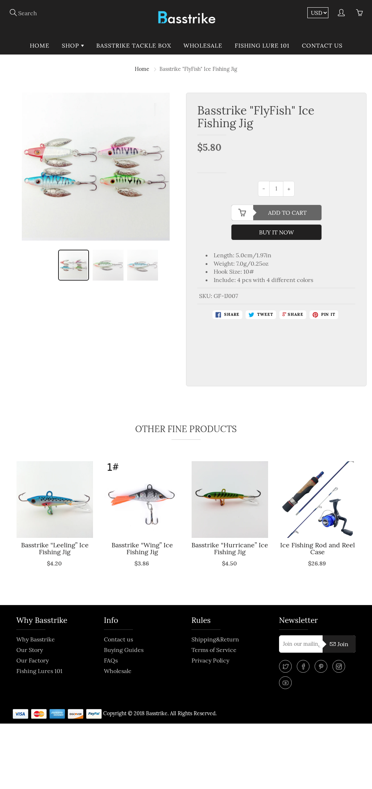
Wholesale (202, 45)
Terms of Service (213, 649)
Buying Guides (123, 649)
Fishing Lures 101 (39, 671)
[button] (10, 528)
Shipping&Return (215, 639)
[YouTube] (285, 682)
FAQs (111, 660)
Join (342, 644)
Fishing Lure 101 (262, 45)
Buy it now (276, 232)
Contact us (322, 45)
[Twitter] (285, 666)
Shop (71, 45)
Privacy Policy (210, 660)
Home (39, 45)
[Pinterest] (321, 666)
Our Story (29, 649)
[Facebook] (303, 666)
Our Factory (32, 660)
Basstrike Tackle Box (133, 45)
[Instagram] (338, 666)
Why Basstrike (35, 639)
